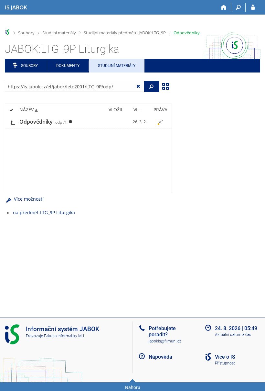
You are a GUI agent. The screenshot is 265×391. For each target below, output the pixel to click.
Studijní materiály (59, 33)
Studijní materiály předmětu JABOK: (125, 33)
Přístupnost (225, 363)
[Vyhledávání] (238, 7)
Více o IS (225, 357)
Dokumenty (68, 65)
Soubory (26, 33)
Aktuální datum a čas (233, 334)
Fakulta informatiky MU (64, 336)
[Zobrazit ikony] (165, 85)
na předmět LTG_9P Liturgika (44, 212)
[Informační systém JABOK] (7, 32)
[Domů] (224, 7)
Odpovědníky (187, 33)
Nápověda (160, 357)
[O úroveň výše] (12, 121)
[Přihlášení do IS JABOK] (253, 7)
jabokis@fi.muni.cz (165, 341)
